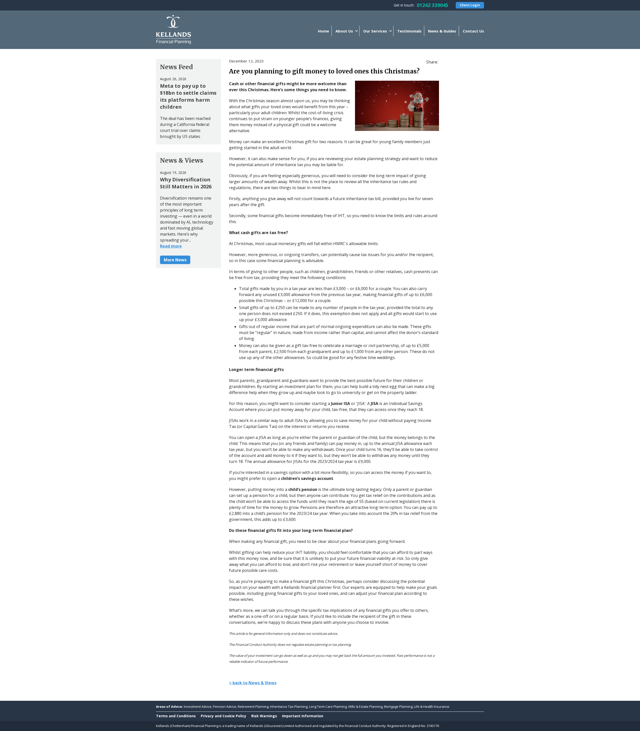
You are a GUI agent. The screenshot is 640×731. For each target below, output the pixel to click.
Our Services (375, 30)
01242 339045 (432, 5)
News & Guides (442, 30)
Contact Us (473, 30)
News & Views (181, 160)
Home (323, 30)
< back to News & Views (252, 683)
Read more (171, 246)
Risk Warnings (264, 716)
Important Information (302, 716)
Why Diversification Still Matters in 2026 (186, 183)
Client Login (470, 5)
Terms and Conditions (176, 716)
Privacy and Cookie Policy (223, 716)
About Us (344, 30)
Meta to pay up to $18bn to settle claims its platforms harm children (188, 96)
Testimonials (409, 30)
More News (175, 260)
